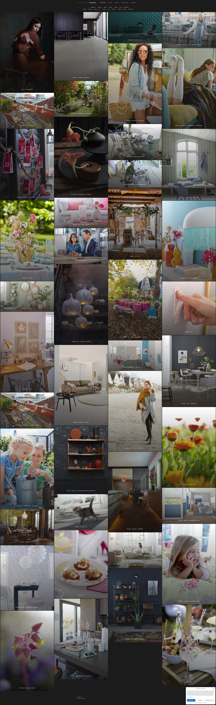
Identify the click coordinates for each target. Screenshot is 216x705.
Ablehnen (200, 700)
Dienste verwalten (190, 697)
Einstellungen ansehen (209, 700)
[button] (213, 688)
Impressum (205, 702)
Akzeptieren (191, 700)
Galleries (103, 2)
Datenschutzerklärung (198, 702)
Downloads (125, 2)
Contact (133, 2)
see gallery (28, 16)
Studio (110, 2)
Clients (116, 2)
